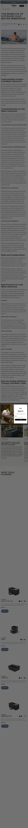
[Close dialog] (26, 405)
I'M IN (20, 419)
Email (16, 416)
